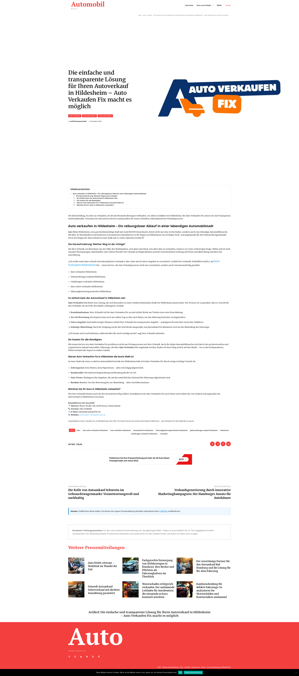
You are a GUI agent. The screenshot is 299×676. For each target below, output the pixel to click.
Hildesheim (224, 430)
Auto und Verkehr (105, 116)
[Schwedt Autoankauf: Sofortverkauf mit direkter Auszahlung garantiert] (76, 589)
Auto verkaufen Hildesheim (120, 430)
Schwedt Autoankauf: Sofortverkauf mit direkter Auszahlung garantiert (104, 590)
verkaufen (164, 434)
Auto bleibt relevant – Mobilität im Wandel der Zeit (102, 566)
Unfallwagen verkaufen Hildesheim (144, 434)
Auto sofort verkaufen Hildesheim (95, 430)
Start (139, 15)
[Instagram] (75, 656)
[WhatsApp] (228, 444)
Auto (78, 430)
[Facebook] (212, 444)
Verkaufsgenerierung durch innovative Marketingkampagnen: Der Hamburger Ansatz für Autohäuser (194, 494)
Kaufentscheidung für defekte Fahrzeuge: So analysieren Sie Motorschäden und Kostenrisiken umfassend (211, 591)
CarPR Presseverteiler (78, 121)
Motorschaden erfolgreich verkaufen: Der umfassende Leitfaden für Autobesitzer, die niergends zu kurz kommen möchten (158, 591)
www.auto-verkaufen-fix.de (92, 415)
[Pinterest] (223, 444)
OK (180, 672)
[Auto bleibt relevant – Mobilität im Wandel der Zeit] (76, 566)
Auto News (73, 232)
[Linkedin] (81, 656)
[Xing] (98, 656)
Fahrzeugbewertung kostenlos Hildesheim (171, 430)
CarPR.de (163, 511)
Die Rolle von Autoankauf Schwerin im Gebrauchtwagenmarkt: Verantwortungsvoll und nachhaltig (103, 494)
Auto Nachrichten (89, 116)
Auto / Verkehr (75, 116)
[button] (228, 5)
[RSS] (87, 656)
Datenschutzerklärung (193, 672)
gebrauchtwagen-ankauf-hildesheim (204, 430)
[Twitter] (217, 444)
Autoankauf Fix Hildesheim (143, 430)
